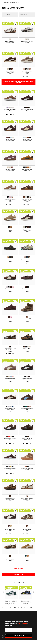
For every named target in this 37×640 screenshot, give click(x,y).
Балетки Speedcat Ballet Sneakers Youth (10, 289)
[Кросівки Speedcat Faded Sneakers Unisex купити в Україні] (10, 367)
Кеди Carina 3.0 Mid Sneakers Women (27, 469)
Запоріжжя (24, 607)
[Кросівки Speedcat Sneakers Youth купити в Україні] (27, 397)
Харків (11, 607)
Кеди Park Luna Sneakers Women (27, 72)
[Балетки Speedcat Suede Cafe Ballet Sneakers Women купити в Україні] (10, 516)
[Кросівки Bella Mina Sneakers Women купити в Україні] (27, 29)
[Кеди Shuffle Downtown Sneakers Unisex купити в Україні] (27, 217)
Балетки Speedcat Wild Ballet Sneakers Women (10, 558)
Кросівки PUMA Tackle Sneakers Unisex (10, 409)
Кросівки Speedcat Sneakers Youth (27, 409)
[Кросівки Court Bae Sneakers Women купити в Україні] (10, 217)
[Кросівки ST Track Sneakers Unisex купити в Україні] (27, 98)
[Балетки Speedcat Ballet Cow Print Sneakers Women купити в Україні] (27, 486)
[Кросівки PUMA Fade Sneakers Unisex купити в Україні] (27, 337)
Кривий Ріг (29, 607)
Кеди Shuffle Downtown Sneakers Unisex (27, 229)
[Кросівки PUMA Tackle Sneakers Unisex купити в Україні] (10, 397)
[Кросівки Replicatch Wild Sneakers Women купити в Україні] (10, 29)
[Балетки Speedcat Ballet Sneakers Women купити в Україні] (27, 277)
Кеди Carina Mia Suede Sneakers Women (10, 170)
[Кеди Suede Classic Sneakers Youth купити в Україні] (10, 187)
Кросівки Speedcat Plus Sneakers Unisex (27, 379)
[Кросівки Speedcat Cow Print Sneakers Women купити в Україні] (27, 516)
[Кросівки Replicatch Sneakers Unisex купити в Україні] (10, 427)
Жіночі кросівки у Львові (11, 2)
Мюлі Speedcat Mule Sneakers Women (10, 259)
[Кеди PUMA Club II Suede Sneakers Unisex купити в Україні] (27, 157)
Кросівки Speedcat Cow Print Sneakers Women (27, 528)
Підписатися (18, 635)
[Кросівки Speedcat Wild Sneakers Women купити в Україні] (10, 486)
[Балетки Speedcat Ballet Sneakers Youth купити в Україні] (10, 277)
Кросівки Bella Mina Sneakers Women (27, 42)
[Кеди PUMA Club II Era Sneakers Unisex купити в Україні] (27, 187)
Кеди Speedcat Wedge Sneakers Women (26, 319)
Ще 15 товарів (18, 568)
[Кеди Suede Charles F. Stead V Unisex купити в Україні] (27, 546)
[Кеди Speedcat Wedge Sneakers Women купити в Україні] (27, 307)
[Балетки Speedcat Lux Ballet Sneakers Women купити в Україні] (10, 337)
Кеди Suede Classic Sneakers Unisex (10, 110)
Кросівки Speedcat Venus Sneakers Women (10, 319)
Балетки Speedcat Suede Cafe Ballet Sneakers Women (10, 528)
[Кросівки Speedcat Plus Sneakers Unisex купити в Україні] (27, 367)
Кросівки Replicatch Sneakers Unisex (10, 439)
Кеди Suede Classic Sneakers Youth (10, 200)
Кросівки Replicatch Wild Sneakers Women (10, 42)
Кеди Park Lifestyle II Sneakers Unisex (10, 72)
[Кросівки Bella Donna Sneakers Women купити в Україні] (10, 128)
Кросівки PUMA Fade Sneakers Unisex (27, 349)
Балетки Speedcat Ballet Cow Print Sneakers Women (27, 499)
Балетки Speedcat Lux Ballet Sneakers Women (10, 349)
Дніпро (15, 607)
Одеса (19, 607)
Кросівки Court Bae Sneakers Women (10, 229)
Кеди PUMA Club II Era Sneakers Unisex (27, 200)
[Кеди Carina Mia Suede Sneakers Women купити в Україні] (10, 157)
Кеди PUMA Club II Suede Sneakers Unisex (27, 170)
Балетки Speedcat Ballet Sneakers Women (27, 289)
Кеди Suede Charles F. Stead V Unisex (27, 558)
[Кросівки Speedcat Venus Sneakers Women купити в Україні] (10, 307)
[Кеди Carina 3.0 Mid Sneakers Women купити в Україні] (27, 456)
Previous (5, 107)
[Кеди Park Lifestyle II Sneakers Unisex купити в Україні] (10, 59)
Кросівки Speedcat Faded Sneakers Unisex (10, 379)
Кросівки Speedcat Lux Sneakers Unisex (27, 439)
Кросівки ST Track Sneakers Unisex (27, 110)
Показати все (18, 574)
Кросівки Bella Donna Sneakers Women (10, 140)
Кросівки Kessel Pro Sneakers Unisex (27, 259)
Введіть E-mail (10, 629)
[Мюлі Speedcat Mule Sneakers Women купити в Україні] (10, 247)
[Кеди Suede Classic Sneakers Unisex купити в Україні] (10, 98)
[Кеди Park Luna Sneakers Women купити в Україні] (27, 59)
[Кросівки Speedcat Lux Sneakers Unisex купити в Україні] (27, 427)
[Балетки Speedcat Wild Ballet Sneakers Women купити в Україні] (10, 546)
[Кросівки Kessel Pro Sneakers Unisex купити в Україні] (27, 247)
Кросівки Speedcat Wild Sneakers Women (10, 499)
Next (14, 107)
